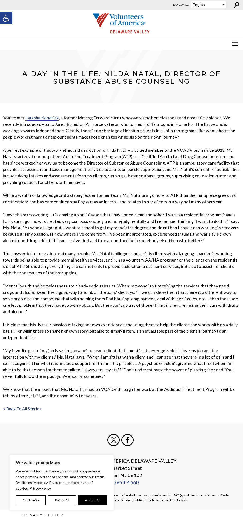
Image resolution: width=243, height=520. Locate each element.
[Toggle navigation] (6, 44)
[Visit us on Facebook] (128, 440)
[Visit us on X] (113, 440)
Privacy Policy (40, 488)
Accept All (92, 500)
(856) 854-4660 (121, 482)
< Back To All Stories (22, 408)
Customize (31, 500)
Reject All (62, 500)
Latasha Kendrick (42, 117)
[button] (6, 18)
